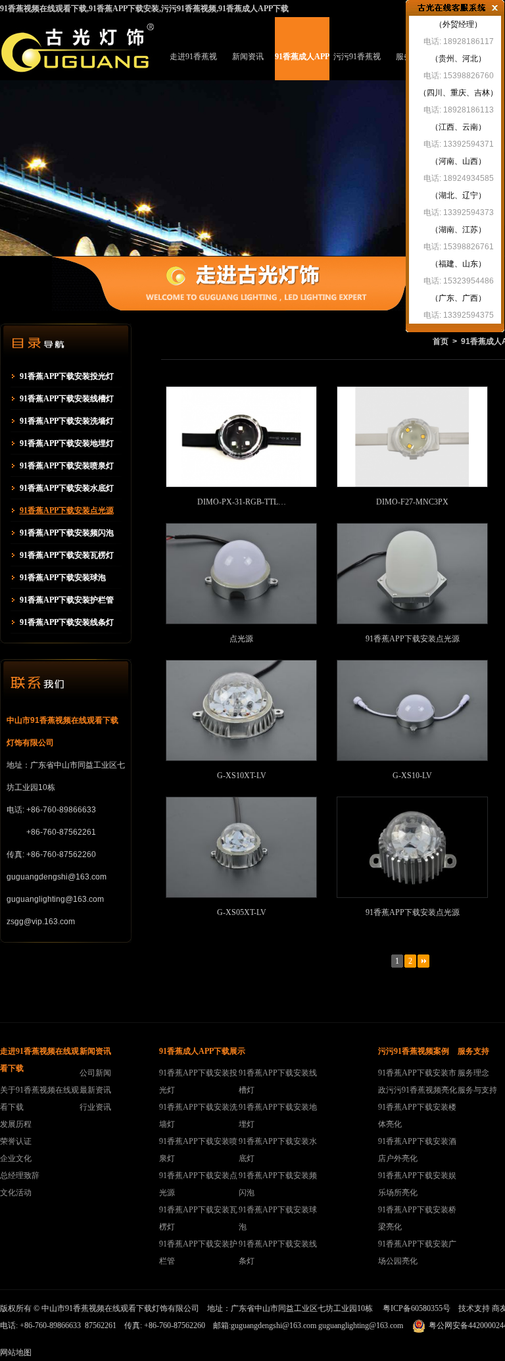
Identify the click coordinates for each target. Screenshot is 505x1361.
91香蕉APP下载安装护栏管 (67, 600)
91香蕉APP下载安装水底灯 (67, 488)
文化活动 (16, 1192)
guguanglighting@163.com (360, 1325)
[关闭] (495, 8)
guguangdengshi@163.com (273, 1325)
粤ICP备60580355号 (416, 1308)
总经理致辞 (19, 1175)
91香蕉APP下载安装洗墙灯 (67, 421)
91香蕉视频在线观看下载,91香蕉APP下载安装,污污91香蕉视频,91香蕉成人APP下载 (144, 8)
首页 (440, 341)
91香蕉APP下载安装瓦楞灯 (67, 555)
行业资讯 (95, 1107)
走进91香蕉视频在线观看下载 (193, 66)
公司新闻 (95, 1072)
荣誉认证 (16, 1141)
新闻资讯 (248, 56)
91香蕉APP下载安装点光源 (67, 510)
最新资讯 (95, 1090)
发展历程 (16, 1124)
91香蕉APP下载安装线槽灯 (67, 398)
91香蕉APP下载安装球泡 (63, 577)
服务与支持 (477, 1090)
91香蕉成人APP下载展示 (302, 66)
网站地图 (16, 1352)
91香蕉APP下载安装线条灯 (67, 622)
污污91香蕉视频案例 (357, 66)
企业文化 (16, 1158)
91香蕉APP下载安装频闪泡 (67, 532)
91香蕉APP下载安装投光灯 (67, 376)
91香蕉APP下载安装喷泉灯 (67, 465)
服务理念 (473, 1072)
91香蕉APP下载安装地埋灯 (67, 443)
